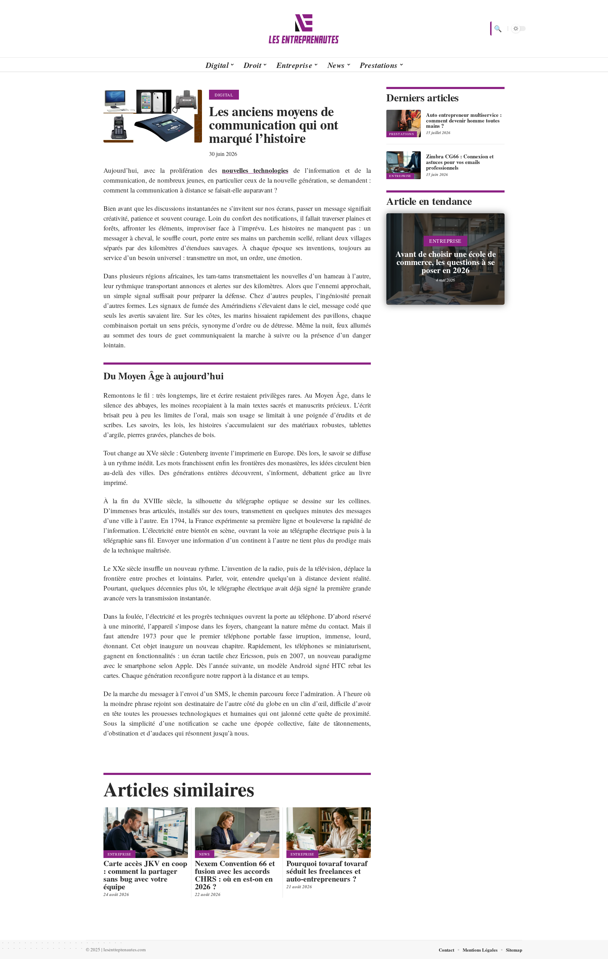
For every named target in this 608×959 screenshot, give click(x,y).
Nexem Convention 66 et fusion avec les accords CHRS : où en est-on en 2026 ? (235, 874)
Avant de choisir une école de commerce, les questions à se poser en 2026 (445, 262)
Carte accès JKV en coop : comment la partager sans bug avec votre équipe (145, 874)
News (204, 854)
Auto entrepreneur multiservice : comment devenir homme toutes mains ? (464, 120)
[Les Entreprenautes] (304, 28)
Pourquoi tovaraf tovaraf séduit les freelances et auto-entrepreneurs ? (326, 870)
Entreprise (119, 854)
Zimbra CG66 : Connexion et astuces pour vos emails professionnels (460, 161)
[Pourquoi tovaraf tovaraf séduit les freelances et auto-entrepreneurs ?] (328, 832)
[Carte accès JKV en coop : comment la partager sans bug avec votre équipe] (145, 832)
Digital (224, 94)
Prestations (401, 134)
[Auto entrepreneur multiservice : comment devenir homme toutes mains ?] (403, 123)
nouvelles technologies (255, 170)
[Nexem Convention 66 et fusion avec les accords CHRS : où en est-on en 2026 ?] (237, 832)
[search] (497, 28)
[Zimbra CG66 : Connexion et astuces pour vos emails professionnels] (403, 165)
